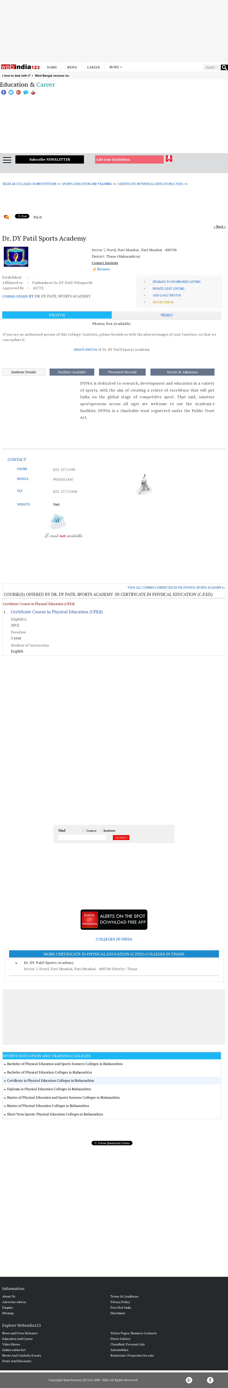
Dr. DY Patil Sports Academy (49, 962)
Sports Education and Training (87, 184)
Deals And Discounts (16, 1361)
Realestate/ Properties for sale (132, 1355)
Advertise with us (14, 1302)
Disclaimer (117, 1313)
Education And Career (17, 1339)
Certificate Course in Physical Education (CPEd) (38, 604)
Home (52, 67)
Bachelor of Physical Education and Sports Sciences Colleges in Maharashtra (65, 1064)
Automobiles (119, 1350)
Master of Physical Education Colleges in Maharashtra (48, 1105)
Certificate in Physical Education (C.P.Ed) (150, 184)
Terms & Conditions (124, 1296)
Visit (56, 504)
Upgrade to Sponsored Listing (177, 282)
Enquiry (7, 1307)
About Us (8, 1296)
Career (93, 67)
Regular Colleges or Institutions (30, 184)
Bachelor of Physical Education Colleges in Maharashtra (49, 1072)
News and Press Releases (20, 1333)
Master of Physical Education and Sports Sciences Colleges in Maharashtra (63, 1097)
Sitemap (8, 1313)
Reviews (103, 269)
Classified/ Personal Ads (127, 1344)
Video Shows (11, 1344)
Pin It (38, 217)
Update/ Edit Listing (168, 289)
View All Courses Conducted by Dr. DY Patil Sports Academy (174, 587)
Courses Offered (15, 296)
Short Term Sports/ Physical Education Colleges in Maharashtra (55, 1114)
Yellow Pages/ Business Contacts (133, 1333)
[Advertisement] (114, 31)
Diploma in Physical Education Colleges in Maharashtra (49, 1089)
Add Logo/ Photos (167, 295)
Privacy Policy (120, 1302)
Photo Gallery (120, 1339)
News (72, 67)
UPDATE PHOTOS (85, 350)
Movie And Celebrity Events (21, 1355)
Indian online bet (14, 1350)
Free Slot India (120, 1307)
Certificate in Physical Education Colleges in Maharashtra (50, 1080)
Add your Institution (113, 159)
